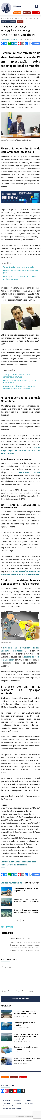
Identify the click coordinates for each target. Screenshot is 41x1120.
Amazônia (18, 18)
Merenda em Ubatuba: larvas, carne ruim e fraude (19, 381)
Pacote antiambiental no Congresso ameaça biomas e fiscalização (19, 387)
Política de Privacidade (12, 1108)
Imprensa (6, 1103)
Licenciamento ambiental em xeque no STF (20, 271)
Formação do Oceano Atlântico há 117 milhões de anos (20, 277)
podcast (23, 1077)
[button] (36, 6)
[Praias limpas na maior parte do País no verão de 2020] (6, 1014)
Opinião (20, 21)
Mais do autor (32, 883)
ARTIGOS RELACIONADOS (11, 883)
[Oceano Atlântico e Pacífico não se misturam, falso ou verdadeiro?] (6, 1037)
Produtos (28, 1100)
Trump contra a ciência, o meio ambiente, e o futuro (17, 375)
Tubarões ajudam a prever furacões (19, 267)
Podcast (35, 13)
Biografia (6, 1100)
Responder (13, 954)
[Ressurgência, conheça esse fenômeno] (6, 1050)
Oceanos (10, 18)
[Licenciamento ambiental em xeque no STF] (6, 891)
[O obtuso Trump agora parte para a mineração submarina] (6, 913)
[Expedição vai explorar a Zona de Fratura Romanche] (6, 1061)
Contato (17, 1103)
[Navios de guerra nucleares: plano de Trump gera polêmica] (6, 902)
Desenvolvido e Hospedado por (25, 1116)
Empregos (29, 1103)
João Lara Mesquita (10, 39)
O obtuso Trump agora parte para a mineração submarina (26, 911)
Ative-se (26, 13)
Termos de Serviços (10, 1106)
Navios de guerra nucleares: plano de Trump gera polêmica (26, 900)
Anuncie (17, 1100)
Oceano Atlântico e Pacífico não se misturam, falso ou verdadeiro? (26, 1036)
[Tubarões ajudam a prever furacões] (6, 1026)
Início (2, 18)
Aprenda (17, 13)
